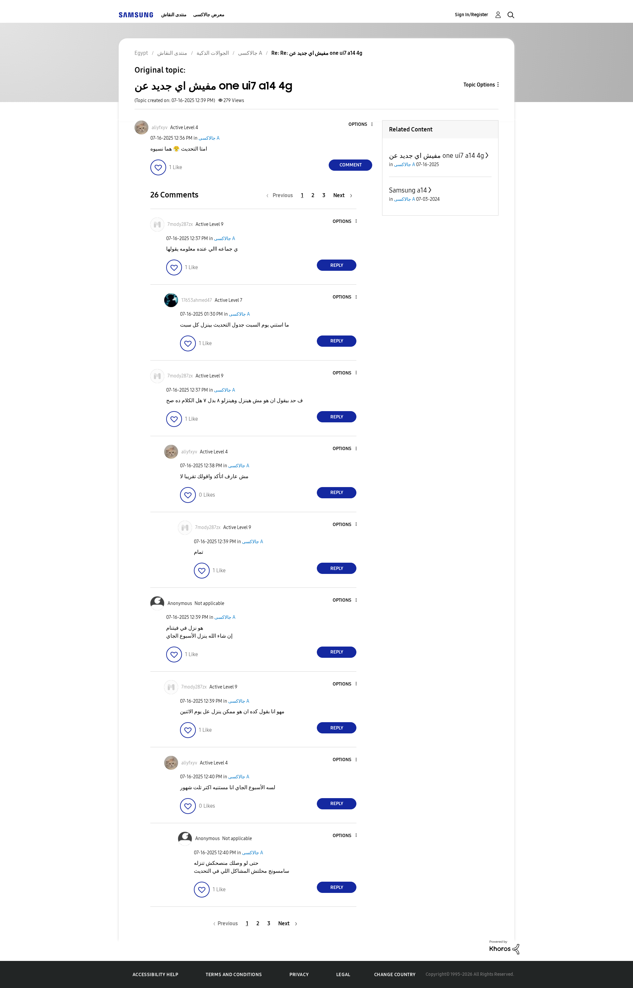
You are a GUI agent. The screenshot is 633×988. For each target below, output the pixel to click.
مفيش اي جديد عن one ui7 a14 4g (436, 155)
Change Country (395, 974)
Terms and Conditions (234, 974)
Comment (351, 165)
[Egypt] (136, 15)
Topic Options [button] (479, 85)
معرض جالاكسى (209, 15)
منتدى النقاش (174, 15)
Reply (336, 265)
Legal (343, 974)
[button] (361, 125)
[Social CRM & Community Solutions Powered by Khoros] (504, 947)
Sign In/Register (471, 15)
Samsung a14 (408, 190)
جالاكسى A (209, 138)
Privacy (299, 974)
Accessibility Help (155, 974)
